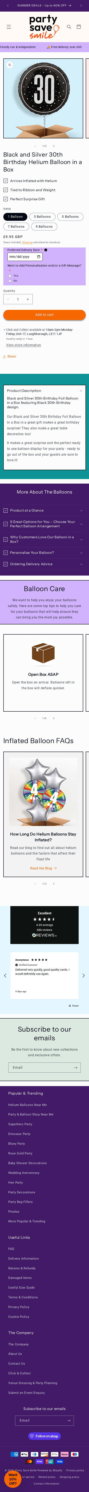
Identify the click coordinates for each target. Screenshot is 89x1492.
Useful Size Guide (21, 1287)
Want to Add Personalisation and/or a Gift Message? (44, 268)
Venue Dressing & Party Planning (32, 1383)
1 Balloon (15, 216)
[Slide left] (35, 146)
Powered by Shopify (49, 1470)
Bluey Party (16, 1144)
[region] (44, 975)
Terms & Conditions (23, 1297)
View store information (23, 345)
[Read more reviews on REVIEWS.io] (44, 936)
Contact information (46, 1483)
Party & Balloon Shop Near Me (31, 1114)
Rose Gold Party (20, 1153)
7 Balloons (16, 226)
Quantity (9, 290)
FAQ (11, 1249)
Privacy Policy (18, 1307)
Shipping (27, 242)
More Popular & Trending (26, 1221)
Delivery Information (23, 1258)
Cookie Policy (18, 1317)
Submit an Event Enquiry (26, 1393)
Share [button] (11, 356)
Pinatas (13, 1211)
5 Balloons (70, 216)
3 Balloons (42, 216)
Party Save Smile (26, 1470)
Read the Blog (41, 868)
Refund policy (47, 1477)
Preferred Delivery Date (25, 250)
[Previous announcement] (7, 5)
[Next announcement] (81, 5)
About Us (15, 1354)
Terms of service (24, 1477)
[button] (8, 26)
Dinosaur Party (19, 1134)
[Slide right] (53, 146)
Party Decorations (21, 1192)
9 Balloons (44, 226)
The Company (18, 1344)
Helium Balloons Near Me (27, 1105)
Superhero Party (20, 1124)
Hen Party (15, 1182)
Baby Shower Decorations (27, 1163)
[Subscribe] (76, 1067)
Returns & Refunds (22, 1268)
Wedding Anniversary (24, 1173)
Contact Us (16, 1363)
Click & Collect (19, 1373)
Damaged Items (20, 1278)
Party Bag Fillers (20, 1202)
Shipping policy (69, 1477)
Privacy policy (75, 1470)
